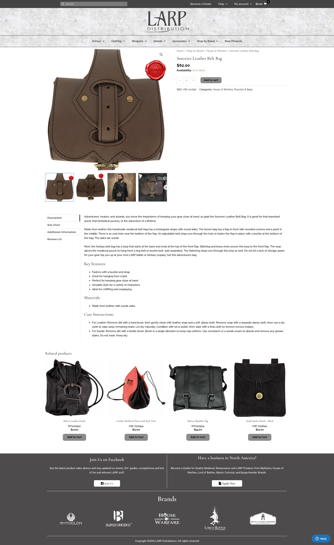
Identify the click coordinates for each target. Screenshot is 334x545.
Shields (157, 41)
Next (166, 187)
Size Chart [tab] (53, 225)
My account (241, 4)
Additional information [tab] (61, 232)
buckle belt (156, 250)
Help (221, 4)
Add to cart (211, 80)
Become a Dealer (200, 4)
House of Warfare (216, 51)
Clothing (116, 41)
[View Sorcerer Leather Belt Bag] (59, 187)
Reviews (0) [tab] (54, 239)
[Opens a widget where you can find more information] (321, 539)
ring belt (141, 250)
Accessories (179, 41)
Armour (96, 41)
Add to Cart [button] (136, 437)
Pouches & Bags (243, 89)
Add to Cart (74, 437)
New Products (233, 41)
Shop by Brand (206, 41)
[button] (161, 54)
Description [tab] (54, 217)
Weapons (137, 41)
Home (180, 51)
